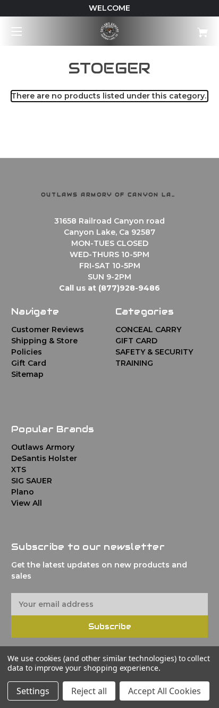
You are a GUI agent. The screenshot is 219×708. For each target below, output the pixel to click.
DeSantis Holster (44, 458)
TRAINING (134, 363)
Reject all (89, 691)
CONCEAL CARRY (148, 329)
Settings (32, 691)
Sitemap (27, 374)
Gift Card (28, 363)
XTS (18, 469)
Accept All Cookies (164, 691)
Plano (22, 492)
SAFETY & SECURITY (154, 352)
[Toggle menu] (25, 31)
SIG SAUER (31, 480)
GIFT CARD (136, 340)
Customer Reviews (47, 329)
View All (26, 503)
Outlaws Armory (42, 447)
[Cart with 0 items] (188, 28)
